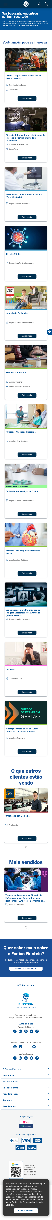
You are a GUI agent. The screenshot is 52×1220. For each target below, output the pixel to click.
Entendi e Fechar (26, 1210)
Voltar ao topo (26, 985)
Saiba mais (27, 98)
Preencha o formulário (25, 968)
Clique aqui (29, 1165)
